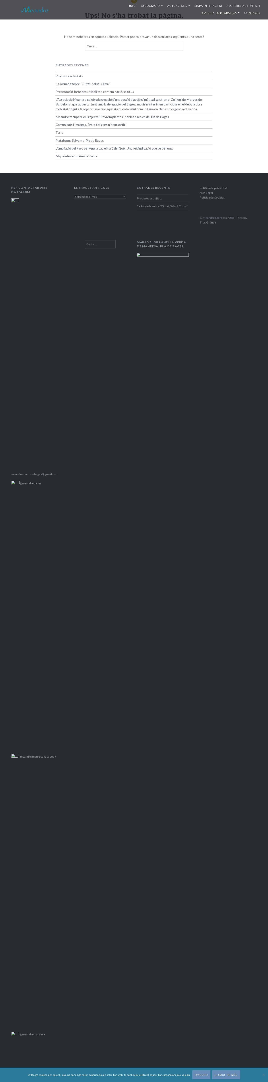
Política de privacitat (213, 188)
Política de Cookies (212, 197)
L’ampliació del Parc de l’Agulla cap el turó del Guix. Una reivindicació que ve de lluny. (114, 148)
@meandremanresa (32, 1034)
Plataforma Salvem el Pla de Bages (80, 140)
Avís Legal (206, 192)
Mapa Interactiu (208, 5)
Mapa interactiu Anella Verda (76, 156)
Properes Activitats (243, 5)
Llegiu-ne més (226, 1074)
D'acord (201, 1074)
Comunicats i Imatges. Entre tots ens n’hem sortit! (91, 125)
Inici (133, 5)
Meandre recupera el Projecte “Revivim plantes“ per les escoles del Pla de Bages (112, 117)
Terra (59, 132)
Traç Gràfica (208, 222)
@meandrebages (30, 483)
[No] (263, 1075)
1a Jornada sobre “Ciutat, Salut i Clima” (83, 84)
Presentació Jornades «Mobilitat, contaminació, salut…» (95, 92)
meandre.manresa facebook (38, 756)
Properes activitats (69, 76)
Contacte (252, 12)
